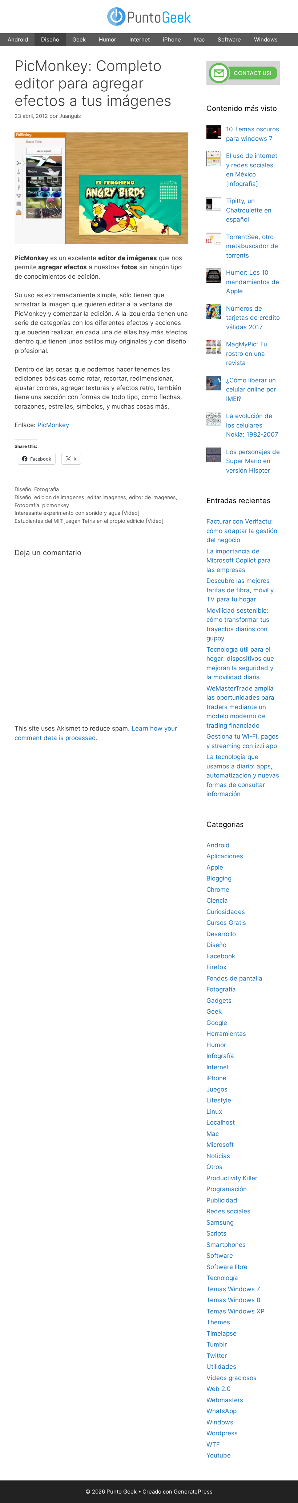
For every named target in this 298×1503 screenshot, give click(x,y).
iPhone (172, 39)
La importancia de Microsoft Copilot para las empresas (238, 560)
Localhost (220, 1122)
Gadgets (218, 1000)
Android (18, 39)
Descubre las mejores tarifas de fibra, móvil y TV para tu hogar (240, 590)
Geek (79, 39)
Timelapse (221, 1333)
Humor (107, 39)
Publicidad (221, 1200)
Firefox (216, 967)
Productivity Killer (231, 1178)
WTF (213, 1444)
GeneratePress (193, 1491)
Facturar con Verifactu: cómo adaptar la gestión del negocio (241, 531)
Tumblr (216, 1344)
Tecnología (222, 1277)
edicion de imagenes (59, 497)
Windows (266, 39)
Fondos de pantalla (234, 978)
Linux (214, 1111)
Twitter (216, 1355)
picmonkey (55, 505)
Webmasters (224, 1400)
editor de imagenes (152, 497)
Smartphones (226, 1244)
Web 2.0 (218, 1388)
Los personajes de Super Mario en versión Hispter (253, 461)
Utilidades (221, 1366)
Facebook (220, 956)
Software (229, 39)
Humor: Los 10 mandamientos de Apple (252, 282)
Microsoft (220, 1144)
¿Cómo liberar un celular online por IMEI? (251, 389)
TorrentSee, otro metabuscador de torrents (252, 246)
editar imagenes (106, 497)
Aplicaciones (224, 856)
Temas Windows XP (235, 1311)
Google (216, 1022)
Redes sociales (228, 1211)
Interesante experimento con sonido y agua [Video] (77, 513)
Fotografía (46, 489)
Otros (214, 1166)
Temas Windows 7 (233, 1289)
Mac (199, 39)
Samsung (220, 1222)
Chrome (217, 889)
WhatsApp (221, 1411)
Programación (226, 1189)
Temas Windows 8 (233, 1300)
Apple (214, 867)
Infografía (220, 1055)
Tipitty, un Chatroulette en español (248, 210)
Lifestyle (218, 1100)
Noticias (218, 1156)
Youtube (218, 1455)
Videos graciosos (231, 1377)
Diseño (50, 39)
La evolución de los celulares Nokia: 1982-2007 (252, 425)
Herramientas (226, 1033)
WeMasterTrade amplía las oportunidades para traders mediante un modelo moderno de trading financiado (240, 707)
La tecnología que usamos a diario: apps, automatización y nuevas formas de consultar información (242, 775)
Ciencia (217, 900)
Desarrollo (221, 934)
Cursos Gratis (226, 922)
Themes (218, 1322)
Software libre (226, 1267)
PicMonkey (53, 425)
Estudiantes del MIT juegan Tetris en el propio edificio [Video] (89, 521)
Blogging (218, 878)
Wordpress (222, 1433)
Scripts (216, 1233)
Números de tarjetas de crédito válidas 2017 (253, 318)
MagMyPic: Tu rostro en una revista (246, 353)
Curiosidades (225, 911)
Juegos (216, 1089)
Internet (139, 39)
